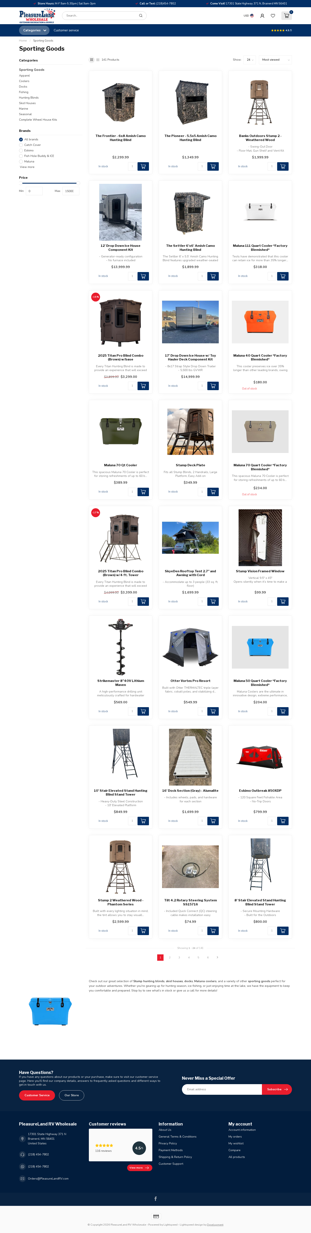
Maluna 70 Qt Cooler (120, 465)
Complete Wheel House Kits (38, 120)
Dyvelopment (215, 1224)
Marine (23, 109)
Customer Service (37, 1095)
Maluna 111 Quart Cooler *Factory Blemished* (260, 247)
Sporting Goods (43, 41)
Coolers (24, 81)
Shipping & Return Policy (175, 1157)
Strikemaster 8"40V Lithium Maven (120, 683)
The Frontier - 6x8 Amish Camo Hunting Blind (120, 138)
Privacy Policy (168, 1143)
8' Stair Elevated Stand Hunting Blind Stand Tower (260, 902)
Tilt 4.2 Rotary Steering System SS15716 (190, 902)
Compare (234, 1150)
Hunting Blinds (29, 98)
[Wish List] (273, 15)
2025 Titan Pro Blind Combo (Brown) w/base (120, 357)
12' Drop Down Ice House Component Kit (120, 247)
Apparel (24, 76)
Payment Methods (171, 1150)
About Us (165, 1130)
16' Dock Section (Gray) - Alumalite (190, 791)
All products (236, 1157)
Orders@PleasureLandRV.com (48, 1179)
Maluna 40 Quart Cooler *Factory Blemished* (260, 357)
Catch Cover (32, 145)
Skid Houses (27, 103)
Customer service (66, 30)
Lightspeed (171, 1224)
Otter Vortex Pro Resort (191, 681)
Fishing (23, 92)
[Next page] (217, 957)
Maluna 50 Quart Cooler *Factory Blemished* (260, 683)
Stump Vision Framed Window (260, 571)
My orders (235, 1137)
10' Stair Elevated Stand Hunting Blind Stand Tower (120, 792)
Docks (23, 87)
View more (26, 167)
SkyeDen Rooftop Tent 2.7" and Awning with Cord (190, 573)
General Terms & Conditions (178, 1137)
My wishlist (236, 1143)
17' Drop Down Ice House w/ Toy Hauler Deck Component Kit (190, 357)
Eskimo (29, 150)
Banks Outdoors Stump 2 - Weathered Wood (260, 138)
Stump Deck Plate (190, 465)
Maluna (29, 161)
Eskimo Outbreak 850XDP (260, 791)
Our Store (72, 1095)
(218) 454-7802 (38, 1154)
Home (23, 41)
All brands (31, 139)
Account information (242, 1130)
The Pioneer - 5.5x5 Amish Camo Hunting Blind (190, 138)
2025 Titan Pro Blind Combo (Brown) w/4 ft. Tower (120, 573)
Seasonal (25, 114)
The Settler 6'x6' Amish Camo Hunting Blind (190, 247)
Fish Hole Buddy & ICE (39, 156)
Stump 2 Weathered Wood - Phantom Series (120, 902)
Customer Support (171, 1164)
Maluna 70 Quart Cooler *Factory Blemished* (260, 467)
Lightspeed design (191, 1224)
